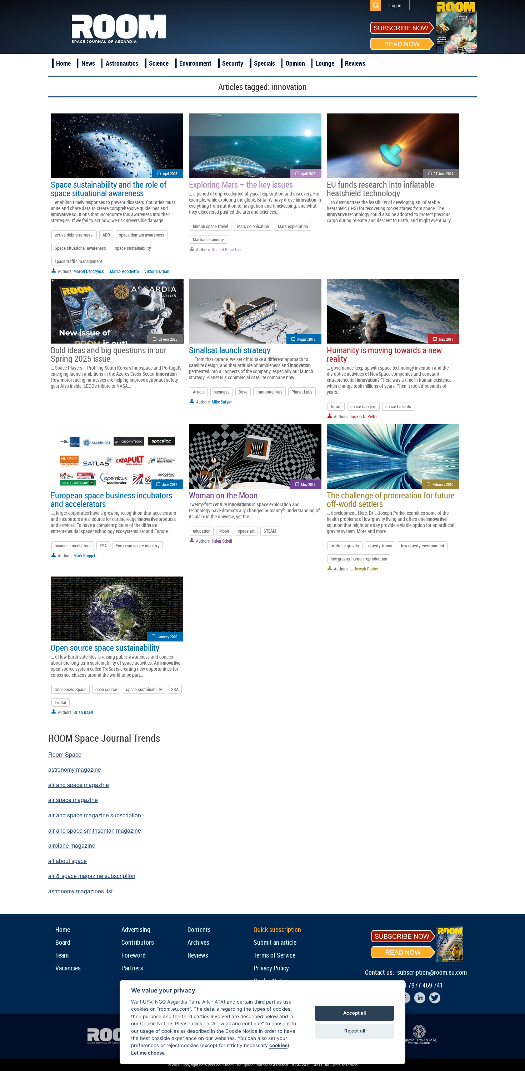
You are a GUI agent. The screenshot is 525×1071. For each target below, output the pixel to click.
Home (63, 63)
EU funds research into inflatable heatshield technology (380, 188)
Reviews (355, 63)
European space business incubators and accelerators (111, 499)
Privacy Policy (271, 968)
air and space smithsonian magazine (94, 830)
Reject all (354, 1031)
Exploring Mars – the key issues (241, 184)
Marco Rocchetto (124, 271)
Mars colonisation (253, 226)
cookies (278, 1045)
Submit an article (275, 942)
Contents (199, 929)
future (336, 406)
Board (62, 942)
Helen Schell (222, 541)
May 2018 (308, 484)
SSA (175, 689)
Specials (264, 63)
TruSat (60, 702)
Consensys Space (70, 689)
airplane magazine (71, 845)
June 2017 (169, 484)
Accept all (354, 1013)
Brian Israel (83, 712)
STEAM (270, 531)
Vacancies (68, 968)
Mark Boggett (85, 555)
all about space (67, 861)
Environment (195, 63)
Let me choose (148, 1053)
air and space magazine (78, 785)
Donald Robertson (227, 249)
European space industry (138, 545)
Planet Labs (301, 392)
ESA (103, 545)
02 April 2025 (168, 339)
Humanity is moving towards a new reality (384, 354)
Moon (224, 531)
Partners (132, 968)
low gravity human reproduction (359, 558)
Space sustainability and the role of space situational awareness (108, 188)
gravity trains (380, 545)
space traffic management (78, 261)
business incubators (73, 545)
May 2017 (446, 339)
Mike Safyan (222, 402)
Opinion (295, 63)
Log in (395, 5)
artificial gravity (345, 545)
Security (232, 63)
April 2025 (170, 173)
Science (159, 63)
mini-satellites (269, 392)
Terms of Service (274, 955)
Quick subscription (277, 929)
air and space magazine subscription (94, 815)
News (88, 63)
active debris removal (74, 235)
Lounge (325, 63)
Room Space (64, 754)
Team (62, 955)
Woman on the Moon (223, 495)
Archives (198, 942)
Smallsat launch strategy (229, 350)
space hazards (398, 406)
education (201, 531)
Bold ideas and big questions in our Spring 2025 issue (108, 354)
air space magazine (73, 800)
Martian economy (208, 239)
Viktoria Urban (156, 271)
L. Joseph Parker (364, 569)
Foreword (133, 955)
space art (246, 531)
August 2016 (306, 339)
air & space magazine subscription (91, 876)
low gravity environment (422, 545)
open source (106, 689)
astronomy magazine (74, 769)
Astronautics (122, 63)
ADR (106, 235)
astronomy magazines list (80, 891)
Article (199, 392)
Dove (243, 392)
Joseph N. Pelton (364, 416)
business (222, 392)
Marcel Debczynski (89, 271)
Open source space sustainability (105, 647)
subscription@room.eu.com (432, 972)
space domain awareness (141, 235)
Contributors (137, 942)
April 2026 (308, 173)
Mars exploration (293, 226)
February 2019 (442, 484)
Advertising (135, 929)
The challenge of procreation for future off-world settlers (391, 499)
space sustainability (133, 248)
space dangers (363, 406)
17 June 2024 (443, 173)
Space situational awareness (80, 248)
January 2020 (167, 636)
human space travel (210, 226)
